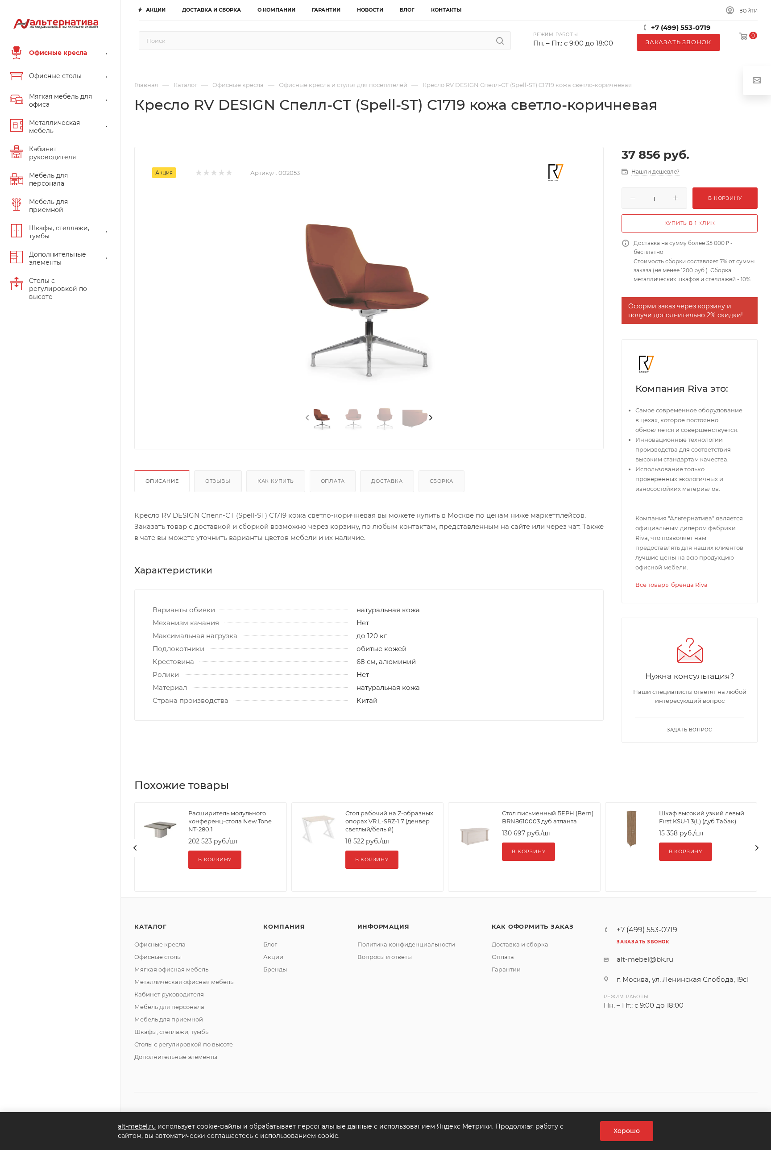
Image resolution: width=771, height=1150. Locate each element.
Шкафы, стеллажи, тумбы (172, 1031)
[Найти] (500, 40)
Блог (270, 944)
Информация (383, 926)
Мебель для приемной (168, 1019)
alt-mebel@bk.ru (645, 959)
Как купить (275, 481)
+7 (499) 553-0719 (681, 27)
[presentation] (306, 418)
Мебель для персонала (169, 1006)
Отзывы (218, 481)
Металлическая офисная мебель (183, 981)
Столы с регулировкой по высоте (183, 1044)
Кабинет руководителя (169, 994)
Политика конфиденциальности (406, 944)
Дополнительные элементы (175, 1056)
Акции (273, 956)
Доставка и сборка (520, 944)
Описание (161, 481)
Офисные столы (158, 956)
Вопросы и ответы (384, 956)
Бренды (275, 969)
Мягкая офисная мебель (171, 969)
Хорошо (626, 1131)
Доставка (386, 481)
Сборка (442, 481)
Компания (284, 926)
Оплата (333, 481)
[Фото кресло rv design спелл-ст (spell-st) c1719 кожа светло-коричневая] (369, 295)
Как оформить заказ (533, 926)
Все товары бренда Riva (671, 584)
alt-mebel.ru (137, 1126)
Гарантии (506, 969)
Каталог (150, 926)
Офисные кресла (160, 944)
